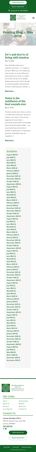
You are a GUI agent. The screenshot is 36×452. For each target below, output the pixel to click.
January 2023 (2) (12, 270)
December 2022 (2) (13, 272)
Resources (22, 406)
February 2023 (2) (13, 267)
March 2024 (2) (12, 232)
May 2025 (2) (11, 195)
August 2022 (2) (12, 283)
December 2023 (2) (13, 240)
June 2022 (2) (11, 288)
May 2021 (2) (11, 323)
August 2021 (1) (12, 315)
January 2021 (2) (12, 334)
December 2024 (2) (13, 208)
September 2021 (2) (14, 312)
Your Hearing (7, 409)
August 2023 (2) (12, 251)
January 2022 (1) (12, 302)
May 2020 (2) (11, 352)
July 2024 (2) (11, 222)
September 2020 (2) (14, 344)
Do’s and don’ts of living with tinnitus (17, 56)
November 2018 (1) (13, 360)
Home (5, 401)
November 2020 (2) (14, 339)
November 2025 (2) (13, 179)
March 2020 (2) (12, 355)
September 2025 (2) (14, 184)
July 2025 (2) (11, 190)
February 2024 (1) (13, 235)
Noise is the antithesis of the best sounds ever (15, 101)
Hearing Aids (23, 401)
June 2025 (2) (11, 192)
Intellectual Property (26, 447)
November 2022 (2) (13, 275)
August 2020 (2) (12, 347)
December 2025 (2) (13, 176)
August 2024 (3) (12, 219)
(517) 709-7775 (24, 11)
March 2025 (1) (12, 200)
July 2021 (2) (11, 318)
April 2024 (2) (11, 230)
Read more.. (9, 91)
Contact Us (23, 409)
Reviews (21, 404)
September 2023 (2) (14, 248)
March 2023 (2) (12, 264)
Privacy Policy (7, 447)
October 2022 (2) (13, 278)
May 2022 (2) (11, 291)
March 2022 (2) (12, 296)
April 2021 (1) (11, 326)
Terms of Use (16, 447)
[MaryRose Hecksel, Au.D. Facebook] (4, 429)
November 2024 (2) (14, 211)
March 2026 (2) (12, 168)
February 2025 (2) (13, 203)
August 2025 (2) (12, 187)
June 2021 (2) (11, 320)
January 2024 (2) (12, 238)
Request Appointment (18, 438)
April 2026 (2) (11, 166)
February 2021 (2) (13, 331)
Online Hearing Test (18, 432)
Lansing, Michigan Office (12, 418)
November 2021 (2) (13, 307)
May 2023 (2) (11, 259)
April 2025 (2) (11, 198)
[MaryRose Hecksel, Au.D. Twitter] (6, 429)
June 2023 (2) (11, 256)
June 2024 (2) (11, 224)
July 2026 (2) (11, 158)
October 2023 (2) (13, 246)
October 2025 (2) (13, 182)
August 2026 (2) (12, 155)
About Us (6, 404)
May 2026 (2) (11, 163)
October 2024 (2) (13, 214)
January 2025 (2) (12, 206)
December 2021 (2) (13, 304)
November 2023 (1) (13, 243)
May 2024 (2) (11, 227)
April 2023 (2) (11, 262)
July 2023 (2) (11, 254)
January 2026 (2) (12, 174)
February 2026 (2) (13, 171)
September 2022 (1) (14, 280)
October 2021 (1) (12, 310)
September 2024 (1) (14, 216)
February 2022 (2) (13, 299)
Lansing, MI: (14, 11)
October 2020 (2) (13, 342)
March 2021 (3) (12, 328)
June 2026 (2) (11, 160)
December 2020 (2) (13, 336)
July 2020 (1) (11, 350)
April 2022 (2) (11, 294)
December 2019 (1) (13, 358)
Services (6, 406)
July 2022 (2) (11, 286)
